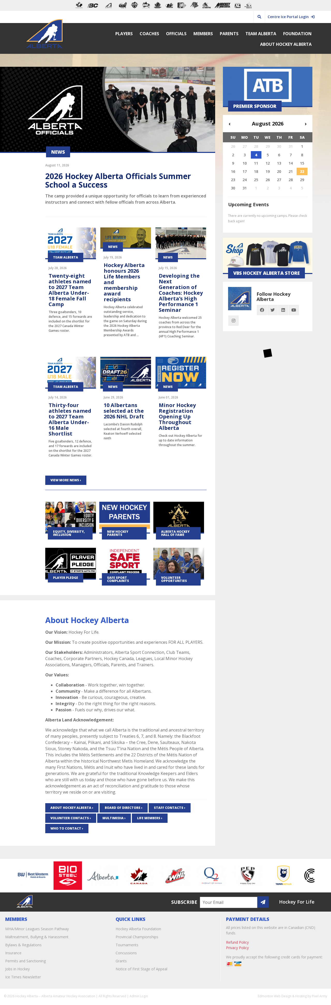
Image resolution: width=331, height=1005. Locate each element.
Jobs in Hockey (17, 968)
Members (203, 33)
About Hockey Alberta (286, 44)
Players (124, 33)
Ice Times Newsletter (23, 976)
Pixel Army (319, 996)
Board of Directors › (123, 808)
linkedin (283, 310)
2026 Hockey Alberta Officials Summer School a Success (118, 180)
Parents (229, 33)
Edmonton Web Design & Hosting (282, 996)
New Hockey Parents (117, 533)
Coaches (149, 33)
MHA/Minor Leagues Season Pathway (37, 928)
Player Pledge (65, 577)
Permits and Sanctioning (25, 960)
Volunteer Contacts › (70, 818)
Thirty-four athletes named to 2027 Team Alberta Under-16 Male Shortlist (70, 419)
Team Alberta (260, 33)
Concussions (126, 952)
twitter (272, 310)
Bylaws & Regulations (23, 944)
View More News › (65, 480)
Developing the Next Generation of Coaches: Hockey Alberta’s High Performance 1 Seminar (181, 292)
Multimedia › (114, 818)
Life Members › (149, 818)
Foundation (297, 33)
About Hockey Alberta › (71, 808)
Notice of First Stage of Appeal (141, 968)
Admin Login (139, 996)
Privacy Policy (237, 947)
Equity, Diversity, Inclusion (69, 533)
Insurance (13, 952)
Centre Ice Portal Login (289, 16)
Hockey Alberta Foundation (138, 928)
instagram (233, 320)
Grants (121, 960)
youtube (294, 310)
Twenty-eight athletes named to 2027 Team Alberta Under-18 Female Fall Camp (70, 290)
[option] (19, 875)
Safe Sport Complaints (118, 579)
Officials (176, 33)
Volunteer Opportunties (174, 579)
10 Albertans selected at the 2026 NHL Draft (124, 411)
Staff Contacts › (169, 808)
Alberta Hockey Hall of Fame (175, 533)
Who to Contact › (66, 828)
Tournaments (127, 944)
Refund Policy (237, 942)
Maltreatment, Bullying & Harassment (37, 936)
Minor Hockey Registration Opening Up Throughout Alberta (177, 416)
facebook (262, 310)
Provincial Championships (137, 936)
